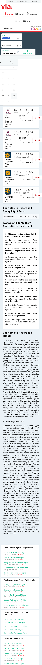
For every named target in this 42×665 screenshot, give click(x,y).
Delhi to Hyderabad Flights (14, 557)
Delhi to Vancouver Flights (14, 648)
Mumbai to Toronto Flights (14, 658)
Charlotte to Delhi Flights (13, 629)
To (3, 43)
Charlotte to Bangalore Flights (15, 626)
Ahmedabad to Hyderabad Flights (16, 568)
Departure (5, 51)
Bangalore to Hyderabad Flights (16, 563)
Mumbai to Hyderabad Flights (15, 552)
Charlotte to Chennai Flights (14, 623)
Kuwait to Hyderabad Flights (14, 590)
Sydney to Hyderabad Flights (15, 585)
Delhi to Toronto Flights (13, 643)
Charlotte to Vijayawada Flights (16, 633)
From (4, 35)
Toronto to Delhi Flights (13, 653)
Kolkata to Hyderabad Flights (15, 573)
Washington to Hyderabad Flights (16, 605)
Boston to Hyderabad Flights (15, 600)
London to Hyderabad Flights (15, 595)
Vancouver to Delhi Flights (14, 664)
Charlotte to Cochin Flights (14, 619)
